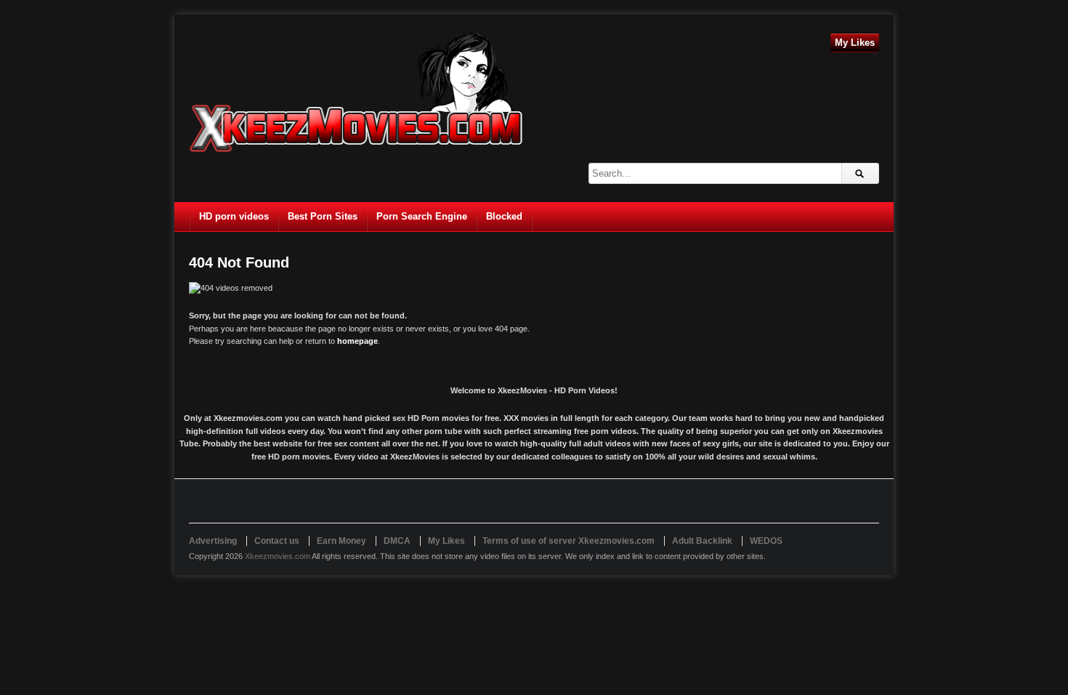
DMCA (397, 541)
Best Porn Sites (322, 216)
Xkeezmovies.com (277, 556)
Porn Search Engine (421, 216)
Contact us (276, 541)
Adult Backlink (702, 541)
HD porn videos (234, 216)
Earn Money (341, 541)
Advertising (213, 541)
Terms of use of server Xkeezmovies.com (568, 541)
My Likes (855, 42)
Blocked (504, 216)
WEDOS (766, 541)
